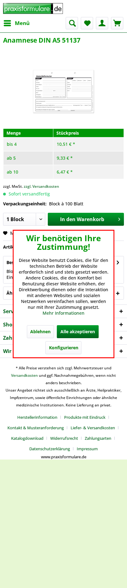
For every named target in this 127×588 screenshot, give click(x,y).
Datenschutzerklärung (49, 449)
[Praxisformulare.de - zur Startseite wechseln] (33, 8)
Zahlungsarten (98, 438)
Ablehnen (40, 331)
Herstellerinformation (37, 417)
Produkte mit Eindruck (84, 417)
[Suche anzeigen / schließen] (72, 23)
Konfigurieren (63, 348)
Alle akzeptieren (77, 331)
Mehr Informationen (63, 313)
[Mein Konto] (102, 23)
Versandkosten (24, 375)
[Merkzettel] (87, 23)
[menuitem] (16, 23)
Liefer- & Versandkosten (93, 427)
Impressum (87, 449)
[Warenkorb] (117, 23)
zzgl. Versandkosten (41, 186)
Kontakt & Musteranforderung (35, 427)
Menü (22, 23)
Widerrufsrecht (64, 438)
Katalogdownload (27, 438)
